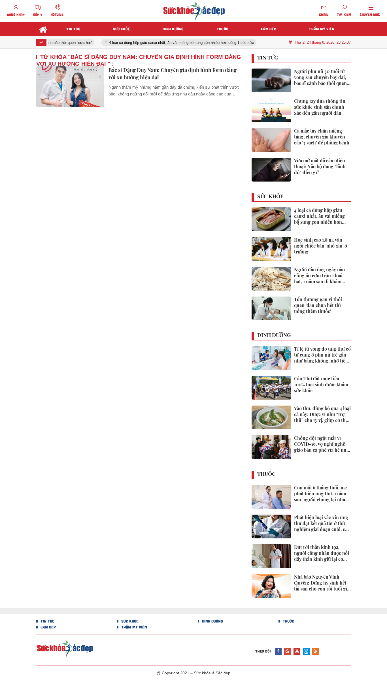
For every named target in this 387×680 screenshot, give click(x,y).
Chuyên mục (370, 14)
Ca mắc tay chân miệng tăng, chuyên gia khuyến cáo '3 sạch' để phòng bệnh (321, 137)
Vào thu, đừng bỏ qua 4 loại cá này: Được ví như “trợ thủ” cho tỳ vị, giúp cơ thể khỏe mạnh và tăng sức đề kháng (322, 414)
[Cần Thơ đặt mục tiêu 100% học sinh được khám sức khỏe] (271, 388)
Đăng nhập (16, 14)
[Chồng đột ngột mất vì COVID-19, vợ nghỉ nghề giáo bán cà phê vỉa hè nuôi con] (271, 447)
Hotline (57, 14)
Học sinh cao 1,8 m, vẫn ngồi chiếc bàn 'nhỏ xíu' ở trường (320, 246)
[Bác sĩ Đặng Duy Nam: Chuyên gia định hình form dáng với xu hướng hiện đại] (70, 86)
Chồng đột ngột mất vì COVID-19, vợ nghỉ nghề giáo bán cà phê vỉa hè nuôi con (322, 444)
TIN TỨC (267, 58)
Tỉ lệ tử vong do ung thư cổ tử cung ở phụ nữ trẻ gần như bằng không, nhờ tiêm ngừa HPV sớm (322, 355)
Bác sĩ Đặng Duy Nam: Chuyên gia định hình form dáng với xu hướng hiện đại (173, 74)
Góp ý (37, 14)
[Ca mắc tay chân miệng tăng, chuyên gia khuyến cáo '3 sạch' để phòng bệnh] (271, 140)
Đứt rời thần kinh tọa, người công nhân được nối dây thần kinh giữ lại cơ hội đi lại (321, 553)
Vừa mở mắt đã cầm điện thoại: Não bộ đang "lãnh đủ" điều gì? (320, 166)
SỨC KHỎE (270, 196)
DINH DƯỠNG (274, 335)
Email (323, 14)
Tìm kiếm (344, 14)
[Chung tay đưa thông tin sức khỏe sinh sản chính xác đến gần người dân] (271, 110)
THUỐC (266, 474)
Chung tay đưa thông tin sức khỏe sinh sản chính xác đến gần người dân (319, 107)
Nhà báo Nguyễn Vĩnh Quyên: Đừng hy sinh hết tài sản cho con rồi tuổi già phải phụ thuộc (321, 583)
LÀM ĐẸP (47, 626)
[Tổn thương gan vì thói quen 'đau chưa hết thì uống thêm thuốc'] (271, 308)
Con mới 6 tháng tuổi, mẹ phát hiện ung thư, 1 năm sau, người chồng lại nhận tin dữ (321, 493)
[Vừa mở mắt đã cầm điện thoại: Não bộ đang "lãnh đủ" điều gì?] (271, 170)
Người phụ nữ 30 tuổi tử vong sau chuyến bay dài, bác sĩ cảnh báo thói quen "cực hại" (320, 77)
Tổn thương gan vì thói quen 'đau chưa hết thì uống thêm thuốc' (318, 305)
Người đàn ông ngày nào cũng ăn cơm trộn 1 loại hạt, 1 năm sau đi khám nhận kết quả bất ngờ (319, 275)
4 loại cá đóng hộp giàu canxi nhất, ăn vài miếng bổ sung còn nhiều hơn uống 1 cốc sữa (175, 42)
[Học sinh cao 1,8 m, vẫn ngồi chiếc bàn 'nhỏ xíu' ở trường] (271, 249)
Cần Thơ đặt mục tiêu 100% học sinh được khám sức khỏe (321, 384)
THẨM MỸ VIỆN (133, 626)
